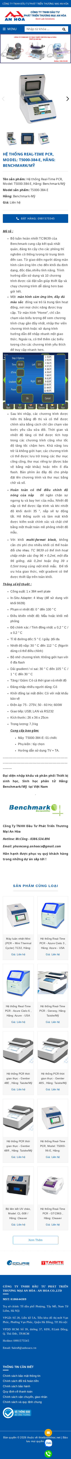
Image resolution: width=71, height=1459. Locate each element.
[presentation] (6, 48)
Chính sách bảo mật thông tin (21, 1375)
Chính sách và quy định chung (22, 1402)
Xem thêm (35, 1240)
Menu (12, 29)
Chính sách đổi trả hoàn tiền (21, 1380)
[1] (64, 29)
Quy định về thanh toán (18, 1391)
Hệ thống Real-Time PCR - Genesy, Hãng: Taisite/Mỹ (52, 1011)
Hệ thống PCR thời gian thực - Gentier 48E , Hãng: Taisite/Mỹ (18, 1078)
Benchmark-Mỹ (24, 196)
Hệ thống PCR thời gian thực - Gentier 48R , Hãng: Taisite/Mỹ (18, 1146)
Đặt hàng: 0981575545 (38, 218)
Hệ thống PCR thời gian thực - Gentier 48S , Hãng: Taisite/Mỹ (53, 1078)
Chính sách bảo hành (16, 1386)
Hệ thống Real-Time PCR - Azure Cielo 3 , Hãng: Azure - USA (53, 943)
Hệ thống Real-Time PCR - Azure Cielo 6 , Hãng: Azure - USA (18, 1011)
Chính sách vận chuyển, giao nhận (25, 1396)
